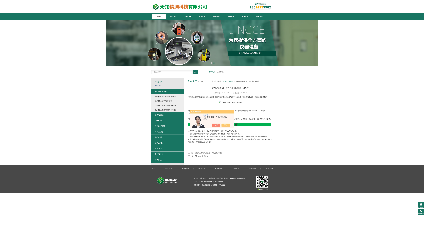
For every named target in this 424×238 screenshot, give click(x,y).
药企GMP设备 (160, 126)
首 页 (153, 168)
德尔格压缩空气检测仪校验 (165, 110)
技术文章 (202, 16)
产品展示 (173, 16)
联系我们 (259, 16)
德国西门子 (159, 143)
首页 (224, 81)
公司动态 (216, 16)
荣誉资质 (231, 16)
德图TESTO (159, 149)
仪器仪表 (220, 72)
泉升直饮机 (159, 154)
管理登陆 (214, 185)
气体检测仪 (159, 120)
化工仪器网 (206, 185)
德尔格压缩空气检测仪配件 (165, 105)
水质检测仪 (159, 115)
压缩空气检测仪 (161, 92)
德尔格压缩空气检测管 (163, 101)
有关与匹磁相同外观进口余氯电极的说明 (208, 153)
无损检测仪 (159, 137)
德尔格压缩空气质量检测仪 (197, 97)
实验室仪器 (159, 132)
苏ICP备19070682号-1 (237, 178)
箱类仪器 (158, 160)
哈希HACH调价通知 (201, 156)
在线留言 (245, 16)
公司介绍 (188, 16)
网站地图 (222, 185)
